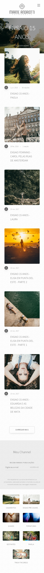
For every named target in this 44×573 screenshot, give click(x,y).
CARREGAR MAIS (22, 430)
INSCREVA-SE (34, 467)
